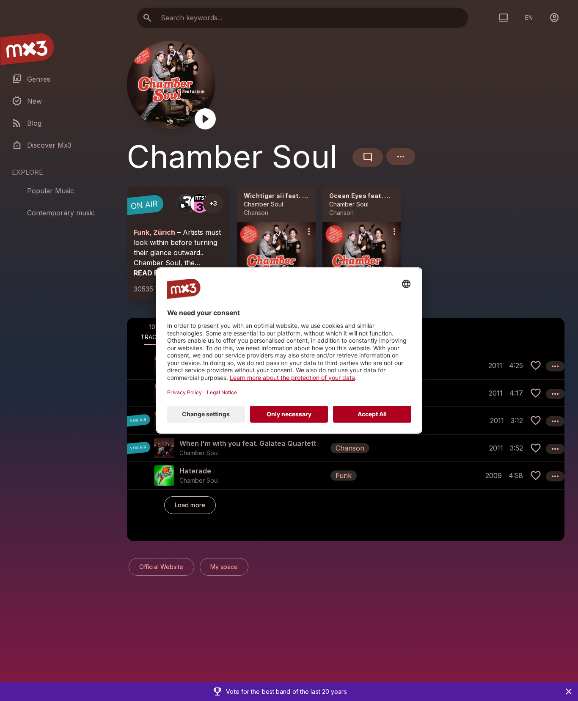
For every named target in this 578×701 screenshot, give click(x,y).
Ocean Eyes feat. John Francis (377, 195)
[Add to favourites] (535, 365)
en (529, 17)
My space (224, 566)
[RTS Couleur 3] (199, 203)
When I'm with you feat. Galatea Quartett (247, 443)
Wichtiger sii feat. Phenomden (292, 195)
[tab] (152, 331)
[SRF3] (186, 203)
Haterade (195, 471)
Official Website (161, 566)
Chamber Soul (263, 204)
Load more (190, 505)
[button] (345, 448)
